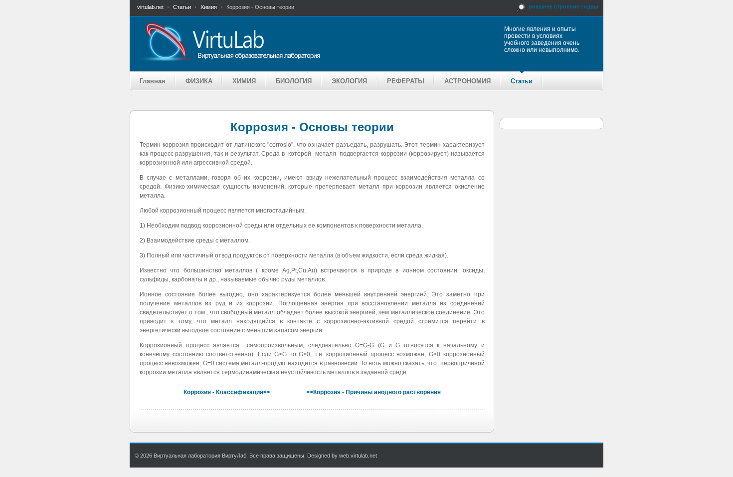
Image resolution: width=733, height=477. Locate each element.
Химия (208, 7)
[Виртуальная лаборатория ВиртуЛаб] (269, 41)
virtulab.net (150, 7)
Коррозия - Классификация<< (226, 392)
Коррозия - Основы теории (312, 127)
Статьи (182, 7)
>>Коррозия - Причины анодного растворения (373, 392)
